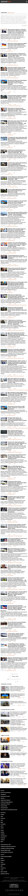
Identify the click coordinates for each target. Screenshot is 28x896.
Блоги (2, 826)
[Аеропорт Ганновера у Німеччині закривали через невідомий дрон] (4, 351)
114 (15, 278)
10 (15, 76)
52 (24, 776)
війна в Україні (4, 871)
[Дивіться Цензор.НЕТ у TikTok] (14, 890)
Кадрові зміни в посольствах (12, 631)
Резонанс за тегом (6, 684)
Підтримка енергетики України (12, 226)
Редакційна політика (5, 804)
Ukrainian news (4, 807)
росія (2, 862)
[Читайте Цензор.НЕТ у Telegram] (10, 890)
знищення (3, 864)
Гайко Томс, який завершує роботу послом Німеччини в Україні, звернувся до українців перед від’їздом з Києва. (13, 627)
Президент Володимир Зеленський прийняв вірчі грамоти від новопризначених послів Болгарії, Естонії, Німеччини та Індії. (13, 194)
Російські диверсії (17, 105)
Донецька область (5, 873)
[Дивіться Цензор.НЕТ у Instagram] (16, 890)
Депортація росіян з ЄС (11, 415)
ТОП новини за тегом (6, 761)
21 (15, 388)
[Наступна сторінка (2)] (15, 681)
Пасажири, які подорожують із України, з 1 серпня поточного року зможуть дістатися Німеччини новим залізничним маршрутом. (14, 638)
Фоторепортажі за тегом (7, 709)
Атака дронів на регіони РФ (7, 852)
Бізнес (2, 830)
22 (15, 438)
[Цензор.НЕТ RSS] (22, 890)
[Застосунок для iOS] (20, 890)
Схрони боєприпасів (10, 105)
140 (24, 768)
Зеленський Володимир (6, 856)
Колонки (2, 839)
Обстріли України (10, 292)
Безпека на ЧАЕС (10, 174)
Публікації (3, 837)
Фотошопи (3, 824)
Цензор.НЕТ (3, 812)
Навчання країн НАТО (10, 317)
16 (15, 133)
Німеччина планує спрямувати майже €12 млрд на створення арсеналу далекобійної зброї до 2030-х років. (13, 47)
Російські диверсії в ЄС (11, 240)
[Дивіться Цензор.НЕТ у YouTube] (12, 890)
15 (15, 251)
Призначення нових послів (11, 198)
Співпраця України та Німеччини (12, 65)
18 (24, 725)
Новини (2, 814)
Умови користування (5, 800)
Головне (2, 834)
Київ (1, 866)
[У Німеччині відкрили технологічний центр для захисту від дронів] (4, 202)
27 (15, 618)
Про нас (2, 790)
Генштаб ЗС (3, 868)
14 (15, 345)
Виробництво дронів (10, 589)
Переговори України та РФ (11, 619)
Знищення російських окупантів (8, 846)
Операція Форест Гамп (6, 844)
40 (15, 504)
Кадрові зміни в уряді (5, 850)
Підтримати (3, 794)
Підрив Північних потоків (11, 118)
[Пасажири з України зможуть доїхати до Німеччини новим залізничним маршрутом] (4, 635)
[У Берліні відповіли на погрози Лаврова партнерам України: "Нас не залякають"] (4, 257)
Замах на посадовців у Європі (19, 589)
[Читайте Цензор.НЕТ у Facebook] (5, 890)
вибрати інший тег (10, 12)
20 (15, 654)
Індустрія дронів (10, 147)
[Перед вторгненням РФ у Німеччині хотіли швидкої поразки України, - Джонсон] (4, 269)
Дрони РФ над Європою (19, 330)
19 (15, 477)
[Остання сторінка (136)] (17, 681)
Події (2, 816)
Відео (2, 822)
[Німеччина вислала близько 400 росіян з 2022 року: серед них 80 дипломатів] (4, 408)
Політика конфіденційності (7, 802)
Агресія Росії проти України (11, 279)
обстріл (2, 854)
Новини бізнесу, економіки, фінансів (9, 809)
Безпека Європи (10, 51)
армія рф (3, 860)
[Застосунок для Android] (18, 890)
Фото (2, 820)
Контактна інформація (6, 792)
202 (15, 303)
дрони (2, 858)
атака (2, 869)
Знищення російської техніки (7, 848)
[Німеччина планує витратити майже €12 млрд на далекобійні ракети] (4, 45)
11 (15, 374)
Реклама (2, 798)
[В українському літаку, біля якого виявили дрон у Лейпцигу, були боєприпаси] (4, 498)
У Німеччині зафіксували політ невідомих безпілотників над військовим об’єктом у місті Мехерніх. (13, 435)
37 (24, 755)
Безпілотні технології (11, 655)
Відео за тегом (5, 735)
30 (15, 402)
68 (15, 316)
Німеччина (4, 12)
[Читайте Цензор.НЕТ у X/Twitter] (8, 890)
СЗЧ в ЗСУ (8, 93)
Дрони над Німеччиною (19, 358)
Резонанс (3, 818)
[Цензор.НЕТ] (6, 2)
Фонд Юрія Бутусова (5, 796)
